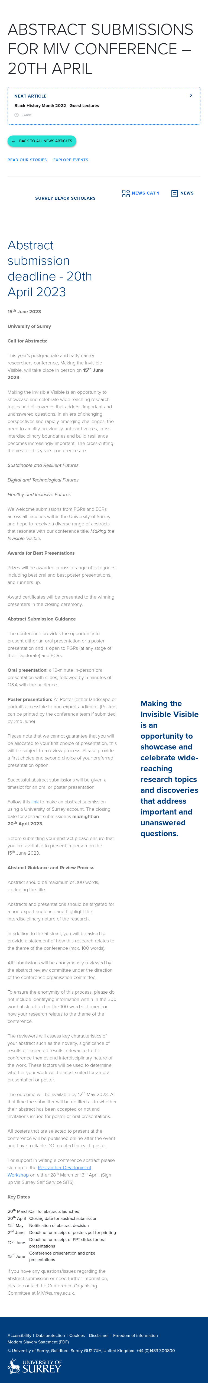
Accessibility (19, 1335)
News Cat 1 (145, 193)
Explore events (70, 160)
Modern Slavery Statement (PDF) (38, 1342)
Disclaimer (99, 1335)
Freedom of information (135, 1335)
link (35, 801)
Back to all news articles (45, 141)
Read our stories (27, 160)
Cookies (77, 1335)
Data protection (50, 1335)
